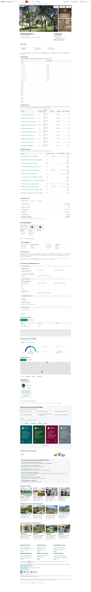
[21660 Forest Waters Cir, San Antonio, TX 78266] (39, 509)
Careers (38, 575)
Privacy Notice (63, 575)
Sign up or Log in (83, 1)
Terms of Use (50, 575)
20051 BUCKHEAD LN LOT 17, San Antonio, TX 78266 (31, 176)
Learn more (59, 403)
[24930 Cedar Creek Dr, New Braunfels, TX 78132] (52, 509)
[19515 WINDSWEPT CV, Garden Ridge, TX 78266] (52, 528)
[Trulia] (21, 572)
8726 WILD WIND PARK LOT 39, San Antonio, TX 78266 (31, 192)
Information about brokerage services (27, 567)
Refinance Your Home (60, 39)
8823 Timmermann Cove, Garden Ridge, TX (29, 121)
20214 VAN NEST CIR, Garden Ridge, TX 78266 (30, 170)
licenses (48, 564)
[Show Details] (69, 63)
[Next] (70, 494)
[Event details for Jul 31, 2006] (69, 325)
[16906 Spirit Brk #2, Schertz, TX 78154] (64, 491)
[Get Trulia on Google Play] (33, 572)
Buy (29, 1)
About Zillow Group (27, 575)
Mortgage (38, 1)
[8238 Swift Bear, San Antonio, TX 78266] (64, 509)
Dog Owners (33, 423)
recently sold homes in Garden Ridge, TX (28, 474)
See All (23, 418)
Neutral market (30, 352)
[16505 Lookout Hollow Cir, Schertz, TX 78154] (26, 491)
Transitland (33, 561)
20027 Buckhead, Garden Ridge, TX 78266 (29, 163)
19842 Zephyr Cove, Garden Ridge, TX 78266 (29, 183)
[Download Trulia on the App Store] (26, 572)
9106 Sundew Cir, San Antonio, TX (27, 142)
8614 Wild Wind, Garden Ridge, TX (27, 145)
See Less (23, 313)
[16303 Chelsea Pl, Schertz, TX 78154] (52, 491)
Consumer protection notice (36, 567)
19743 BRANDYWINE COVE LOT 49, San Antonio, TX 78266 (32, 180)
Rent (33, 1)
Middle (33, 376)
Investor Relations (45, 575)
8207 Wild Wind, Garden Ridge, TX (27, 135)
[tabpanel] (45, 211)
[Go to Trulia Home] (3, 1)
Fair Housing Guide (33, 575)
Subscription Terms (55, 575)
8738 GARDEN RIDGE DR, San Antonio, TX (29, 131)
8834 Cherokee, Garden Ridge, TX (27, 128)
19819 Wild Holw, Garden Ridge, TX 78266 (29, 173)
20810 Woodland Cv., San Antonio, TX (28, 138)
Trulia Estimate (25, 58)
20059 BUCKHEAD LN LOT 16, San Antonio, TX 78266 (31, 189)
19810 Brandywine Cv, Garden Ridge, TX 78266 (30, 186)
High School (39, 376)
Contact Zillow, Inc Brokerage (25, 569)
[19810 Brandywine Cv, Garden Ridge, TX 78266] (26, 528)
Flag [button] (29, 441)
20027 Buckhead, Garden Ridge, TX (27, 118)
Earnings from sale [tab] (25, 200)
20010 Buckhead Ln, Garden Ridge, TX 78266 (29, 156)
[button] (26, 2)
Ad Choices (66, 575)
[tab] (23, 320)
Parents (39, 423)
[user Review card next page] (71, 434)
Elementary (28, 376)
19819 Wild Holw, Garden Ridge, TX (27, 114)
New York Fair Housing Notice (24, 566)
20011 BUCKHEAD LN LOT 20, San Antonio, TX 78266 (31, 159)
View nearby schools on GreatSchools (29, 400)
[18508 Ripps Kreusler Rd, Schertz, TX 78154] (39, 491)
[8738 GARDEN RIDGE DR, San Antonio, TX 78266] (39, 528)
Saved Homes (66, 1)
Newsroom (41, 575)
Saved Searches (74, 1)
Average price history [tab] (31, 342)
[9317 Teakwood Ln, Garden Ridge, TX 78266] (64, 528)
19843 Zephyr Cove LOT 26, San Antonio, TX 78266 (31, 166)
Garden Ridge (35, 4)
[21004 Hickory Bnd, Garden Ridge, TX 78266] (26, 509)
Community (26, 423)
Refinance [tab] (40, 200)
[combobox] (17, 2)
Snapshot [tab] (23, 342)
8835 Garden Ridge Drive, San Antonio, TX (29, 124)
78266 (39, 4)
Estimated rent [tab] (33, 200)
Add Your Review (45, 445)
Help (59, 575)
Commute (45, 423)
